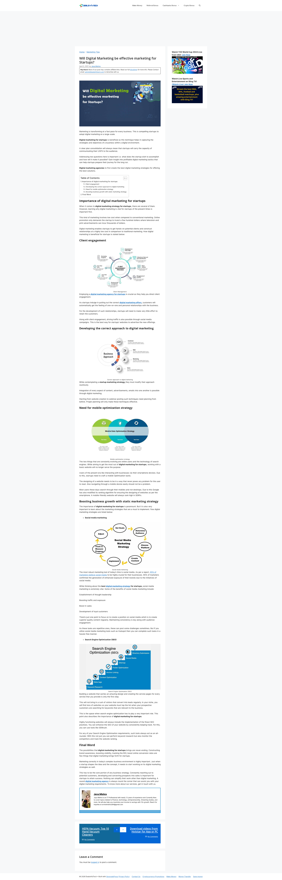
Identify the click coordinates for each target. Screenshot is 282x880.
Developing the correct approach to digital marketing (105, 187)
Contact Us (136, 876)
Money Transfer (185, 876)
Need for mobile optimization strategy (99, 189)
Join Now (186, 55)
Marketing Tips (93, 52)
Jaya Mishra (100, 794)
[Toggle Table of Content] (124, 178)
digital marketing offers (131, 302)
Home (82, 52)
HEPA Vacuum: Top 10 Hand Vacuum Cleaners (95, 831)
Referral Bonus (152, 5)
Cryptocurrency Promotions (153, 876)
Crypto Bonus (189, 5)
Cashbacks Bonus (170, 5)
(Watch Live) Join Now (182, 84)
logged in (95, 862)
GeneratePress (112, 876)
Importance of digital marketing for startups (99, 181)
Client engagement (92, 184)
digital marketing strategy (118, 586)
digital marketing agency (97, 781)
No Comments (89, 839)
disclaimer (133, 70)
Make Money (137, 5)
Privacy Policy (124, 876)
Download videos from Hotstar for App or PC (144, 830)
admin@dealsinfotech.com (94, 72)
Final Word (86, 194)
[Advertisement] (141, 27)
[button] (200, 5)
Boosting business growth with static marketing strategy (106, 192)
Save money (198, 876)
